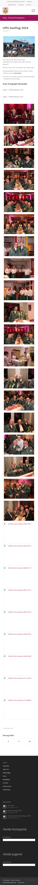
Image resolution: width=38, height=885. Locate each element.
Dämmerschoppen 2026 (14, 810)
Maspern (21, 4)
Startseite (6, 766)
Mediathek (6, 779)
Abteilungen (7, 773)
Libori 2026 (11, 805)
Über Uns (6, 769)
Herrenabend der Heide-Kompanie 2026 (19, 816)
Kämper (29, 1)
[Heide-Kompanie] (16, 10)
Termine (5, 783)
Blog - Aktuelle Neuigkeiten (14, 18)
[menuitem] (16, 1)
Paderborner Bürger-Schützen (16, 1)
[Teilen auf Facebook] (8, 741)
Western (28, 4)
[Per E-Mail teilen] (29, 741)
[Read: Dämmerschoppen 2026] (5, 812)
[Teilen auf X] (19, 741)
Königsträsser (12, 4)
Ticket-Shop (6, 790)
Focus (5, 776)
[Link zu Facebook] (27, 880)
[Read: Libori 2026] (5, 806)
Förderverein (7, 786)
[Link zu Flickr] (33, 880)
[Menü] (32, 10)
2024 (4, 90)
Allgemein (6, 31)
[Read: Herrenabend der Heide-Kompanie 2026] (5, 817)
